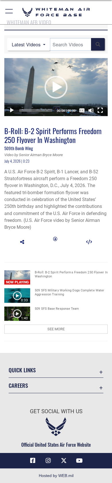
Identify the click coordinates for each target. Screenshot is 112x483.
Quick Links (22, 370)
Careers (18, 385)
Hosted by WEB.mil (56, 475)
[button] (9, 12)
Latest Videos (27, 44)
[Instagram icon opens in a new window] (48, 460)
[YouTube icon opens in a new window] (79, 460)
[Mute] (91, 110)
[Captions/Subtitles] (82, 110)
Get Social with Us (56, 411)
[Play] (12, 110)
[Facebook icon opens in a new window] (32, 460)
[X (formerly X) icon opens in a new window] (63, 460)
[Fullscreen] (100, 110)
